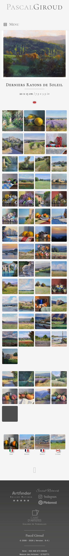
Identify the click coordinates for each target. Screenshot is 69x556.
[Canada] (57, 441)
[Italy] (11, 441)
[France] (26, 441)
